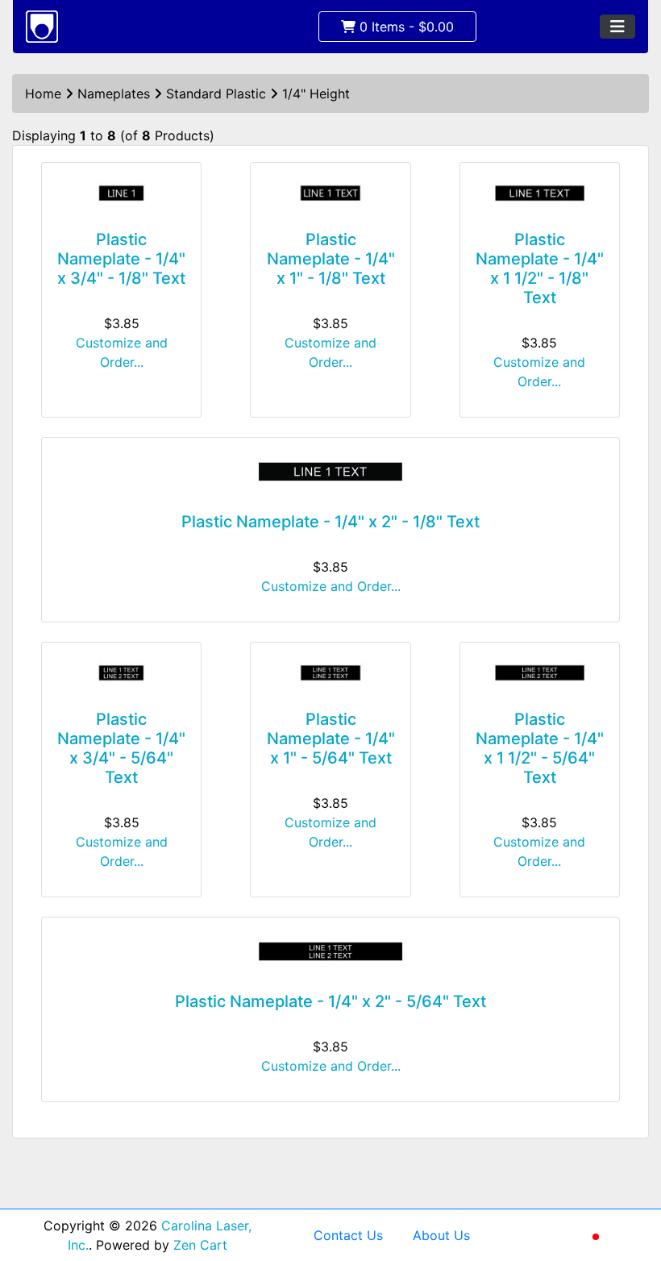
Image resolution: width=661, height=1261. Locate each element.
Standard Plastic (216, 93)
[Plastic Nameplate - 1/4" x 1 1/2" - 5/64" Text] (539, 672)
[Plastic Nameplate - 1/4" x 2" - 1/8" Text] (330, 472)
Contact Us (348, 1235)
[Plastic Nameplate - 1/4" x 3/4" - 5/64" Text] (121, 672)
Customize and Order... (122, 352)
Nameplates (113, 93)
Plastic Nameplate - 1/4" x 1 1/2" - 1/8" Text (540, 268)
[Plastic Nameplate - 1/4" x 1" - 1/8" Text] (330, 193)
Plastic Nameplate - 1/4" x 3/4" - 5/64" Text (121, 748)
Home (43, 93)
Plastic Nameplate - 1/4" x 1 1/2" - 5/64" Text (540, 748)
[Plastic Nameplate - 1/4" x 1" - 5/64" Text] (330, 672)
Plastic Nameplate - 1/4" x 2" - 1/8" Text (330, 521)
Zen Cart (200, 1245)
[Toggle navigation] (617, 27)
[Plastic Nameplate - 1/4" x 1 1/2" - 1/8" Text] (539, 193)
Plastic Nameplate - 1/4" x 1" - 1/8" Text (331, 259)
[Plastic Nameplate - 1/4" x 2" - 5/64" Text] (330, 951)
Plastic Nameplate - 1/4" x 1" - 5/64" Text (331, 739)
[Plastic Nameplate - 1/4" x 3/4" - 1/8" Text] (121, 193)
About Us (441, 1235)
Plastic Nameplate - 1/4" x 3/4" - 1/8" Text (121, 259)
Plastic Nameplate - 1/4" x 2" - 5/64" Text (330, 1001)
